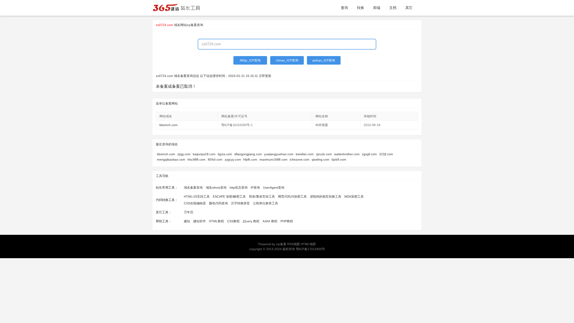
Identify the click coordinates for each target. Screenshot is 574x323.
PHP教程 (286, 221)
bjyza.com (225, 154)
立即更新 (265, 76)
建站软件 (199, 221)
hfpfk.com (250, 159)
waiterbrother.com (347, 154)
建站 (187, 221)
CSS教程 (233, 221)
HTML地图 (308, 244)
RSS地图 (293, 244)
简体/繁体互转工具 (262, 196)
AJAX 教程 (270, 221)
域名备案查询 (193, 187)
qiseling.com (320, 159)
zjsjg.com (184, 154)
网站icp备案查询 (191, 25)
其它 (409, 8)
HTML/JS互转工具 (197, 196)
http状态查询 (239, 187)
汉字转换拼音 (240, 203)
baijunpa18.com (204, 154)
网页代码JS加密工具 (292, 196)
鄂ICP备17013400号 (310, 249)
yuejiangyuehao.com (279, 154)
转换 (360, 8)
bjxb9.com (339, 159)
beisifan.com (305, 154)
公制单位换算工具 (265, 203)
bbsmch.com (168, 125)
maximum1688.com (273, 159)
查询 (344, 8)
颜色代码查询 (218, 203)
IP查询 (255, 187)
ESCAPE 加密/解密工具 (229, 196)
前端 (376, 8)
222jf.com (386, 154)
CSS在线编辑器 (195, 203)
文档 (392, 8)
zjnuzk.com (324, 154)
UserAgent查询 (273, 187)
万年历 (188, 212)
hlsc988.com (196, 159)
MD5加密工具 (354, 196)
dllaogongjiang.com (248, 154)
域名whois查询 (216, 187)
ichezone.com (299, 159)
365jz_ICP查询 (250, 60)
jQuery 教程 (251, 221)
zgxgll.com (369, 154)
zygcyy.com (233, 159)
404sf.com (215, 159)
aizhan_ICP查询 (323, 60)
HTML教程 (216, 221)
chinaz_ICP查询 (287, 60)
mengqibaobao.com (171, 159)
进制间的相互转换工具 (325, 196)
